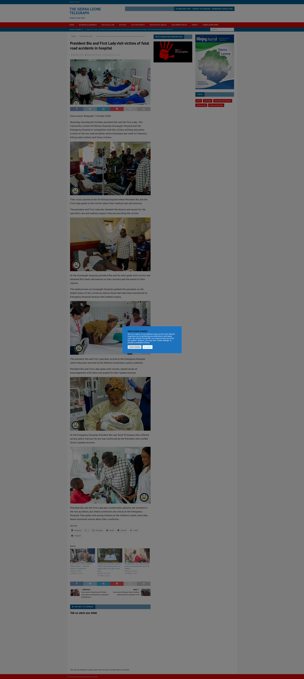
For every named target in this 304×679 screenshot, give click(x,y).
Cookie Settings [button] (134, 347)
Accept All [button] (147, 347)
